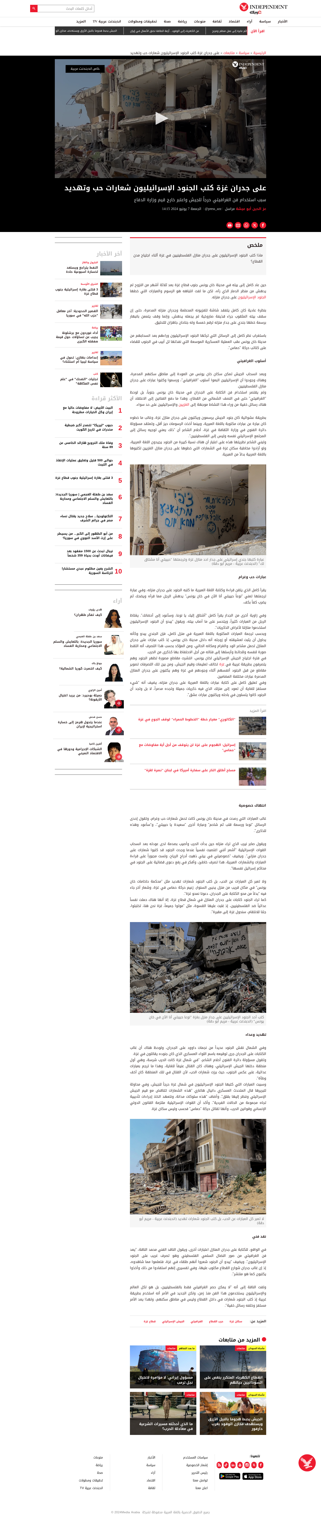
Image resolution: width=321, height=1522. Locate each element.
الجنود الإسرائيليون (252, 297)
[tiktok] (226, 1465)
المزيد (81, 21)
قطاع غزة (150, 1321)
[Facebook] (261, 1465)
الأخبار (282, 21)
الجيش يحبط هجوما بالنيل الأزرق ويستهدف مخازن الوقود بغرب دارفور (111, 30)
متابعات (229, 53)
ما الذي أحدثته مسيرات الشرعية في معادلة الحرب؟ (166, 1426)
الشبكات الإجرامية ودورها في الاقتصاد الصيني (79, 751)
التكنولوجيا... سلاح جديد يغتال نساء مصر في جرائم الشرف (86, 518)
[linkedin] (233, 1465)
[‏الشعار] (248, 65)
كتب (95, 374)
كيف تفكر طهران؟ (88, 615)
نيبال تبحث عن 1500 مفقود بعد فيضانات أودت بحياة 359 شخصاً (90, 553)
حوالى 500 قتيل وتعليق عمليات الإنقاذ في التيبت (84, 462)
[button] (160, 118)
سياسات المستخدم (195, 1457)
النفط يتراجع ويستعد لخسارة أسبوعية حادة (82, 270)
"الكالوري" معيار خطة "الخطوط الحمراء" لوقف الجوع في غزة (186, 719)
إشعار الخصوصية (197, 1465)
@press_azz (213, 208)
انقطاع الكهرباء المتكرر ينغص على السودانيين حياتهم (233, 1380)
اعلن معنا (201, 1488)
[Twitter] (254, 1465)
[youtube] (240, 1465)
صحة (167, 21)
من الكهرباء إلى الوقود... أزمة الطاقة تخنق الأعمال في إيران (198, 31)
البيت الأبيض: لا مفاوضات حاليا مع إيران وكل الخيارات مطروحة (88, 410)
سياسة (265, 21)
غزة (221, 664)
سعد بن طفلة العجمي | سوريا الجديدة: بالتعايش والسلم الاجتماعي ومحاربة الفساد (84, 498)
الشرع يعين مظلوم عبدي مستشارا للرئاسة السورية (87, 571)
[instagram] (247, 1465)
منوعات (199, 21)
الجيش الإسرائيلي (173, 1321)
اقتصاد (234, 21)
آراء (249, 21)
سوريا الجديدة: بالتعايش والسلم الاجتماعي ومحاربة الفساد (77, 644)
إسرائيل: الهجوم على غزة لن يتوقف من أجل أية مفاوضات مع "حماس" (187, 747)
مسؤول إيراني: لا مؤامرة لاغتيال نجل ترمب (165, 1380)
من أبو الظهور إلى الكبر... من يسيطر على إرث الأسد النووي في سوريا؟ (85, 536)
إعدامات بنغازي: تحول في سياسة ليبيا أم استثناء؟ (79, 360)
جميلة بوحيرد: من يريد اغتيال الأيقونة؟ (80, 697)
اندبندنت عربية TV (107, 21)
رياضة (182, 21)
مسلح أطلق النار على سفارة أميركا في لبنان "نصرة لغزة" (189, 770)
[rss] (219, 1465)
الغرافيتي (197, 1321)
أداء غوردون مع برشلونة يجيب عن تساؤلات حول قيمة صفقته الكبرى (77, 337)
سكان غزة (236, 1321)
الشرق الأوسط (89, 284)
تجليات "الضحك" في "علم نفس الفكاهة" (79, 381)
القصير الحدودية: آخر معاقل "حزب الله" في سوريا (77, 313)
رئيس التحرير (200, 1472)
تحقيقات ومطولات (142, 21)
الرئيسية (259, 53)
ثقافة (217, 21)
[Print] (229, 225)
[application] (160, 118)
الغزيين (184, 404)
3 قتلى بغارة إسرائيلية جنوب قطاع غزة (76, 292)
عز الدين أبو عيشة (250, 208)
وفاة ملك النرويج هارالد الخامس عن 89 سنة (86, 445)
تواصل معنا (200, 1480)
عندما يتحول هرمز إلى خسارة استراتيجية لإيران (80, 724)
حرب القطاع (216, 1321)
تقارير (95, 306)
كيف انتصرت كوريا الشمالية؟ (80, 669)
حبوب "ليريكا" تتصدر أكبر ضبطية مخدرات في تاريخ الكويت (89, 427)
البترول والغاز (90, 262)
